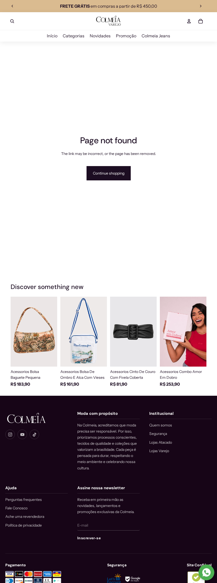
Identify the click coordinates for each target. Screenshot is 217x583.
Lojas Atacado (160, 442)
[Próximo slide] (200, 6)
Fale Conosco (16, 508)
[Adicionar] (49, 358)
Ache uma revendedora (24, 516)
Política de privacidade (23, 525)
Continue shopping (108, 173)
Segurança (158, 433)
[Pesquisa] (12, 21)
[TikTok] (34, 434)
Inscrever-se (89, 538)
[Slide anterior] (12, 6)
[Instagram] (10, 434)
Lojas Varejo (159, 450)
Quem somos (160, 425)
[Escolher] (148, 358)
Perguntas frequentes (23, 499)
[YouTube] (22, 434)
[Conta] (189, 21)
